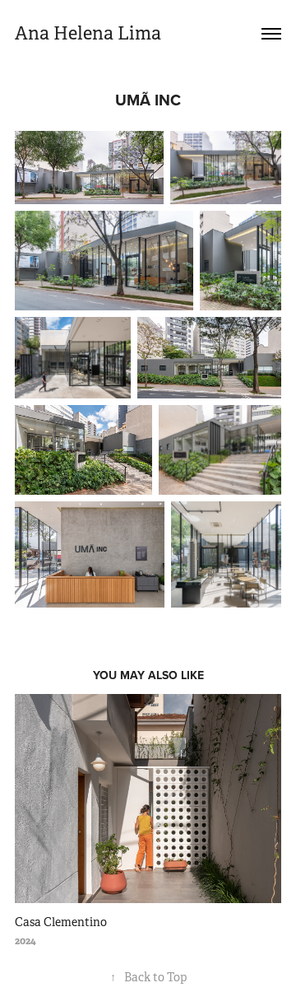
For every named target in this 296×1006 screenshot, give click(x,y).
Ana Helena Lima (88, 33)
